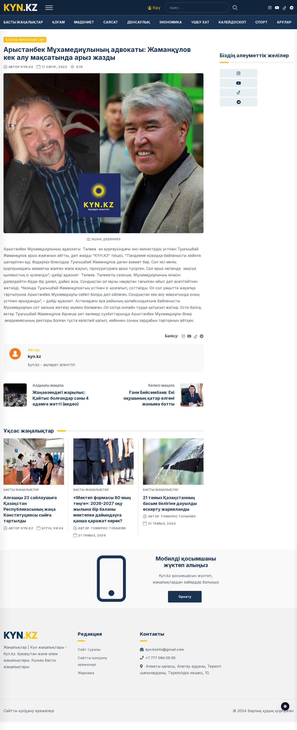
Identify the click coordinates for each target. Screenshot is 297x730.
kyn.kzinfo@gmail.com (164, 649)
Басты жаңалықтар (23, 22)
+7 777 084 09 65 (160, 658)
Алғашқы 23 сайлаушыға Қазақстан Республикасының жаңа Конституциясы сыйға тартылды (30, 509)
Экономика (170, 22)
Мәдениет (84, 22)
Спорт (261, 22)
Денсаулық (138, 22)
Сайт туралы (89, 649)
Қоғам (58, 22)
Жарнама (86, 673)
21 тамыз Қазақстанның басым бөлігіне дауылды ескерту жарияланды (170, 503)
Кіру (156, 7)
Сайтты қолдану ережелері (28, 710)
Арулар (284, 22)
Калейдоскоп (232, 22)
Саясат (110, 22)
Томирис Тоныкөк (108, 528)
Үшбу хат (200, 22)
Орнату (184, 597)
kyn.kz (27, 67)
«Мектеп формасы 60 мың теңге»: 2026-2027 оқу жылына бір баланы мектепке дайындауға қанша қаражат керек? (102, 509)
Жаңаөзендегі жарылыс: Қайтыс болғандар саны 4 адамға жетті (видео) (60, 398)
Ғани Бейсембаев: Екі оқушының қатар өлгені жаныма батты (148, 398)
